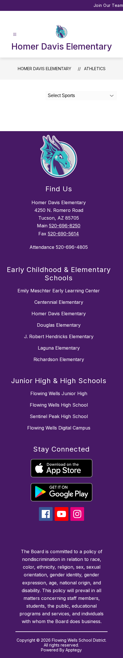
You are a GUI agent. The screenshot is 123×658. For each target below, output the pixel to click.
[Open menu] (14, 34)
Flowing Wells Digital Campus (58, 428)
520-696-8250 (64, 225)
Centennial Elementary (58, 302)
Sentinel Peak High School (59, 416)
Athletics (95, 68)
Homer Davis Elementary (44, 68)
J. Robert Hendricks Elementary (59, 336)
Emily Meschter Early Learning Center (58, 290)
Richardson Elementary (58, 359)
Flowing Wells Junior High (58, 393)
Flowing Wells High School (59, 405)
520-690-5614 (63, 234)
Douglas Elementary (59, 325)
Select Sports (61, 95)
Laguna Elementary (59, 348)
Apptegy (74, 649)
